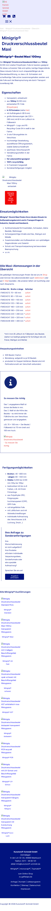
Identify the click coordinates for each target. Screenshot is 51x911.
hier (27, 110)
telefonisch (39, 278)
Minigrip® (14, 869)
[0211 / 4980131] (13, 17)
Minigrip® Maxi (7, 637)
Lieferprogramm (33, 882)
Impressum (25, 889)
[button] (11, 198)
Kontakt (22, 882)
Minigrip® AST (7, 712)
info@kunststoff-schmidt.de (28, 864)
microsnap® (25, 869)
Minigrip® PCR (7, 757)
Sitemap (24, 885)
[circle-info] (10, 382)
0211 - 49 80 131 (29, 861)
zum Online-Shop (25, 874)
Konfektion (15, 885)
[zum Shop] (4, 17)
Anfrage (14, 882)
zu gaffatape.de (25, 877)
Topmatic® (36, 869)
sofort (27, 293)
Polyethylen (12, 107)
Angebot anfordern (14, 577)
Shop (45, 275)
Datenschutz (35, 885)
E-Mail (6, 281)
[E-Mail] (9, 17)
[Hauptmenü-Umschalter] (8, 21)
